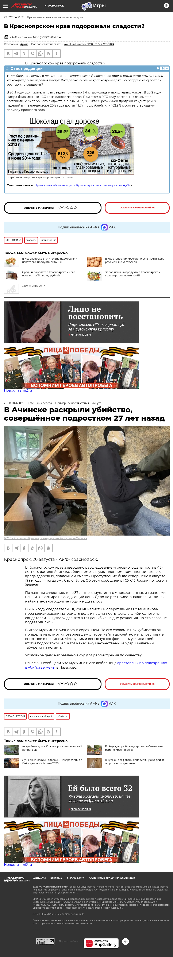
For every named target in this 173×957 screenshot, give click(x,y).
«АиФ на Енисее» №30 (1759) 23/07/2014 (89, 44)
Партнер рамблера (69, 941)
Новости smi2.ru (18, 390)
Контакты (39, 878)
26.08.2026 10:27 (14, 403)
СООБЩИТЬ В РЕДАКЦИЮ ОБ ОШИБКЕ (112, 878)
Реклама (56, 878)
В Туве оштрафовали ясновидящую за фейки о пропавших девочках (134, 761)
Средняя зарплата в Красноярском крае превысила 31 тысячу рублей (48, 274)
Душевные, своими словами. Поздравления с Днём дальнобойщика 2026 (52, 761)
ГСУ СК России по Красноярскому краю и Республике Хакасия (45, 538)
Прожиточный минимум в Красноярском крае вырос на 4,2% (82, 185)
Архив (24, 44)
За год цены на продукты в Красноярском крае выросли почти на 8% (132, 274)
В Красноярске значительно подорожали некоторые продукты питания (49, 260)
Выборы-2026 (75, 878)
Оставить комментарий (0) (137, 207)
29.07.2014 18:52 (14, 17)
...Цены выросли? (33, 285)
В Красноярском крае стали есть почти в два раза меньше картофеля (134, 260)
